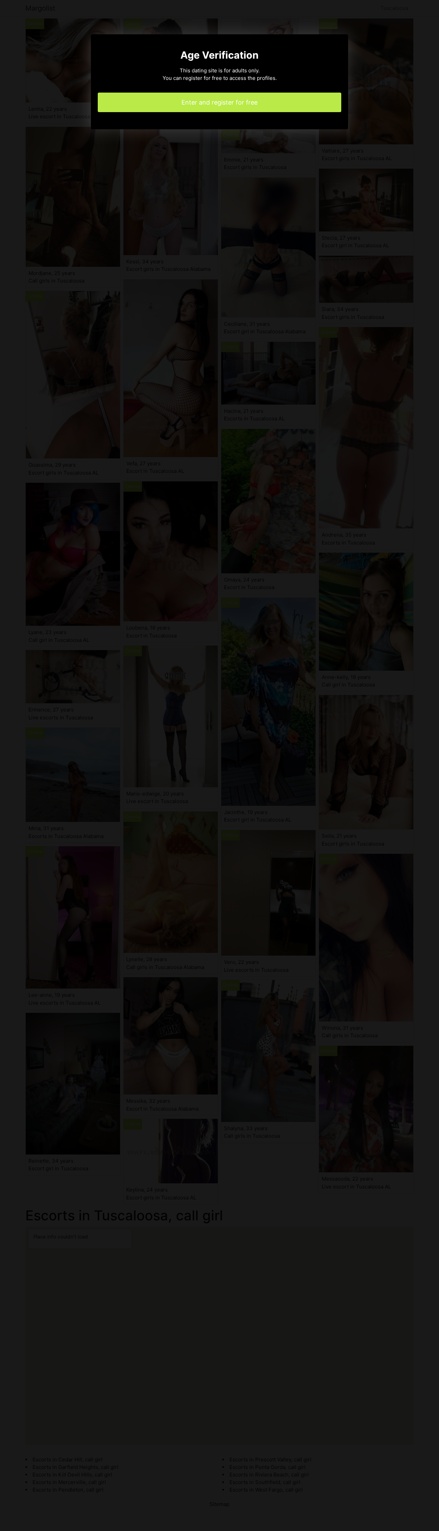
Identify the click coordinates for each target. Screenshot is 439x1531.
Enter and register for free (219, 102)
